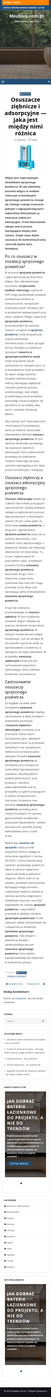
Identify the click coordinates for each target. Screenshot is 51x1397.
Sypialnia (11, 1254)
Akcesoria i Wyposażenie (18, 1206)
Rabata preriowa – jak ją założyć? (22, 1058)
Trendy (10, 1260)
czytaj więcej (19, 1163)
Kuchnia (10, 1224)
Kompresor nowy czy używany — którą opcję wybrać (36, 983)
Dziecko (10, 1218)
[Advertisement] (25, 49)
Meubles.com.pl (26, 16)
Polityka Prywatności (37, 1391)
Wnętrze (10, 1267)
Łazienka (11, 1236)
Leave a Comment (16, 976)
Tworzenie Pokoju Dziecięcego (20, 7)
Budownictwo (13, 1212)
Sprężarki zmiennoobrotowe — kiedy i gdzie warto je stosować (16, 983)
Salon (9, 1248)
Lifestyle (26, 94)
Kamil (34, 139)
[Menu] (3, 81)
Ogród (10, 1242)
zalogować (20, 998)
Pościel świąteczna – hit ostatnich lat (23, 1064)
